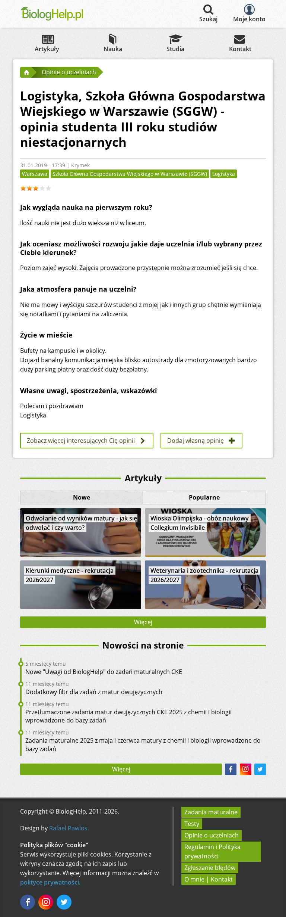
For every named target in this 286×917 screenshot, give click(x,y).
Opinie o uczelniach (211, 835)
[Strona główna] (25, 72)
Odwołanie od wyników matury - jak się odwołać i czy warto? (81, 523)
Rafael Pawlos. (69, 828)
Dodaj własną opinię (195, 440)
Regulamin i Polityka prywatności (212, 851)
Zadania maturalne (211, 812)
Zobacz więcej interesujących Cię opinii (81, 440)
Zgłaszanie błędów (209, 868)
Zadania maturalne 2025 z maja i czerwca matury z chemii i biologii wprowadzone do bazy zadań (143, 744)
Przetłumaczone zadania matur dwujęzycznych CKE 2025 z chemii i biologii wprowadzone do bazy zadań (128, 716)
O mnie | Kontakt (208, 879)
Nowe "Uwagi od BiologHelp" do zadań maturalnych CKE (103, 672)
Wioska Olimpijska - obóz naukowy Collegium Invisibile (199, 523)
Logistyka (223, 173)
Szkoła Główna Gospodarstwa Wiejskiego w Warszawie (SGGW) (130, 173)
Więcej (143, 622)
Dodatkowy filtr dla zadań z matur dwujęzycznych (93, 692)
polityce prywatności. (50, 882)
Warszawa (34, 173)
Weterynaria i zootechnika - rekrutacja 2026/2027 (204, 575)
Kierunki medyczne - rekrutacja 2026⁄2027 (70, 575)
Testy (191, 824)
